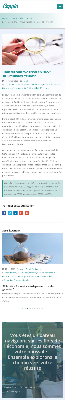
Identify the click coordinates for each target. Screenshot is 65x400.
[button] (23, 308)
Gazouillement (10, 213)
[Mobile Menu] (60, 6)
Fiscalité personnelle (52, 84)
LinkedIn (15, 213)
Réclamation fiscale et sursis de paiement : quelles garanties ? (28, 287)
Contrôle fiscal (36, 84)
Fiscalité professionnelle (12, 88)
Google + (21, 213)
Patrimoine (36, 269)
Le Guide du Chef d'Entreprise (37, 88)
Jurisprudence (30, 276)
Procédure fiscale (21, 280)
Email (27, 213)
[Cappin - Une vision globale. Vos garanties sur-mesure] (10, 6)
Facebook (4, 213)
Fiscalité (32, 272)
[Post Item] (32, 248)
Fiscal (25, 81)
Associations (11, 84)
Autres (22, 269)
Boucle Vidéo (23, 84)
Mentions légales (13, 391)
